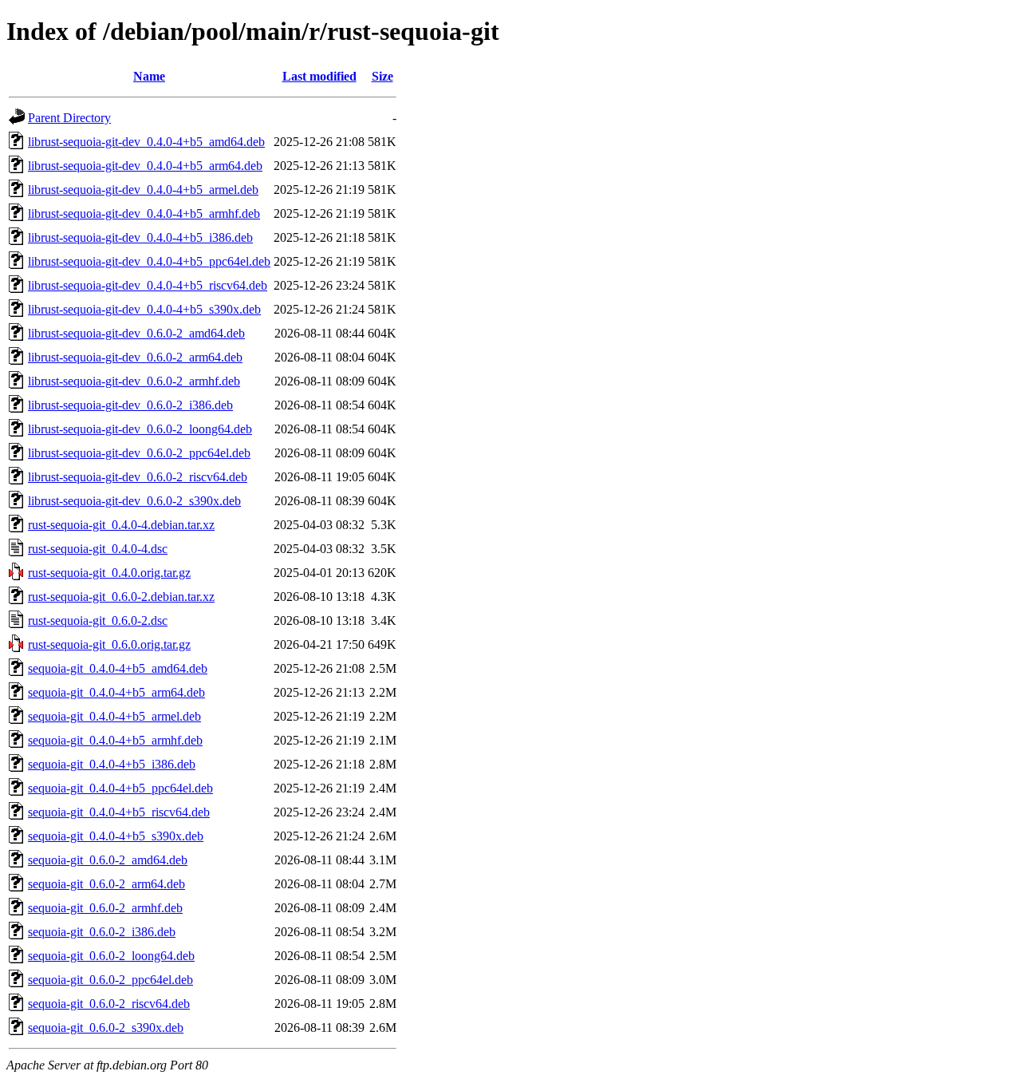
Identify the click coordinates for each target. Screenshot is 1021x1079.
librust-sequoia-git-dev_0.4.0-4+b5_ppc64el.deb (149, 261)
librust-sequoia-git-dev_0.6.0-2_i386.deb (130, 405)
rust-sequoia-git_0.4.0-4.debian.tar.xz (121, 525)
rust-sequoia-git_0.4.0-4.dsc (98, 548)
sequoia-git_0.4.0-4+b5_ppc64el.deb (120, 788)
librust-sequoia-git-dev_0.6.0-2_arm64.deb (135, 357)
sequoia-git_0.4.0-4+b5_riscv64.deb (119, 812)
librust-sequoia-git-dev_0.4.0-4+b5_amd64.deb (146, 141)
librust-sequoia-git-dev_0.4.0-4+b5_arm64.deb (145, 165)
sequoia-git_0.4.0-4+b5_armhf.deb (115, 740)
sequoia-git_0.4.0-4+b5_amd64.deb (117, 668)
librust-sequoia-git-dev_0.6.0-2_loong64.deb (140, 429)
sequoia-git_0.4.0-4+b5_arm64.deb (116, 692)
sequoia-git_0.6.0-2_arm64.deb (106, 884)
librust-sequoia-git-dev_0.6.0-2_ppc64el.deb (139, 453)
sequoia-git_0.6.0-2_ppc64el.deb (110, 979)
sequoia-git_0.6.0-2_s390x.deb (105, 1027)
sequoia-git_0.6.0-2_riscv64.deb (109, 1003)
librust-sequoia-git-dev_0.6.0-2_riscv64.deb (137, 477)
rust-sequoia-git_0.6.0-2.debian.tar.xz (121, 596)
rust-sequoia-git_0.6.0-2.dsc (98, 620)
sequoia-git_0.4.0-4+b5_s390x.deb (115, 836)
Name (149, 76)
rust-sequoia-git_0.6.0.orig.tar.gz (109, 644)
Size (382, 76)
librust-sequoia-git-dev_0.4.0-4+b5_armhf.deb (144, 213)
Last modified (319, 76)
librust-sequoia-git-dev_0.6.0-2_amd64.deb (136, 333)
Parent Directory (69, 118)
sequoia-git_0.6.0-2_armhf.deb (105, 908)
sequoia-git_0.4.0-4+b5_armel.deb (114, 716)
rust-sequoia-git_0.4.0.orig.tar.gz (109, 572)
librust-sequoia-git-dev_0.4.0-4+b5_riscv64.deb (147, 285)
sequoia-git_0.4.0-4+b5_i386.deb (111, 764)
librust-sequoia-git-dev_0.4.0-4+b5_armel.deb (143, 189)
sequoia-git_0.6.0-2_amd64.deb (107, 860)
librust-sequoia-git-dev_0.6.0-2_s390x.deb (134, 501)
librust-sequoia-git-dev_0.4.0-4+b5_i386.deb (140, 237)
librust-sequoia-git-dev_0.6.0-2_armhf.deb (134, 381)
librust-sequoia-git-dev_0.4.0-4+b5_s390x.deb (144, 309)
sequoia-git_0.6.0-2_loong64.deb (111, 955)
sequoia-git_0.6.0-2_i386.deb (101, 932)
